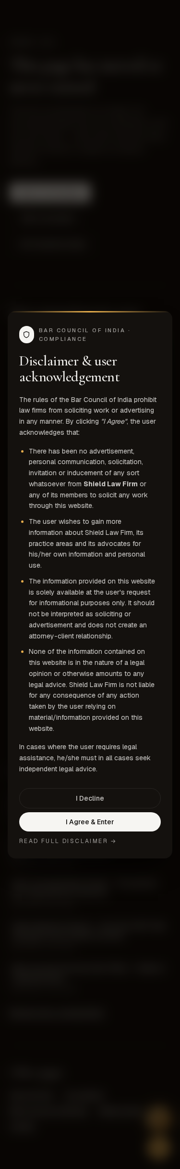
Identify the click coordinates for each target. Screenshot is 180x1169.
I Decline (90, 798)
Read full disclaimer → (68, 841)
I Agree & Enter (90, 822)
